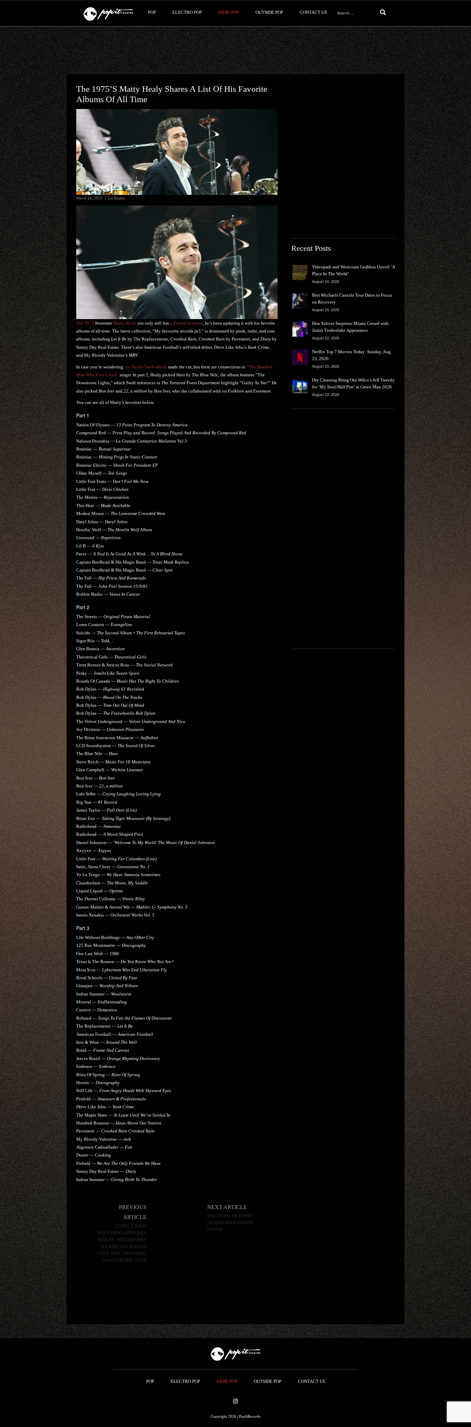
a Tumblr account (186, 323)
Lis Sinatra (116, 198)
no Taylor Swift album (146, 366)
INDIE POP (228, 12)
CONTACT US (313, 12)
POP (152, 12)
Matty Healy (125, 323)
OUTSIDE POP (269, 12)
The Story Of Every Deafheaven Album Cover (230, 1222)
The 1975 (85, 323)
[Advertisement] (235, 50)
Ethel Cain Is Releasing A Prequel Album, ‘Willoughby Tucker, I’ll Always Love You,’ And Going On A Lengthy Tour (122, 1243)
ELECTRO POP (187, 12)
